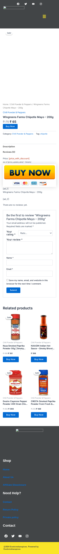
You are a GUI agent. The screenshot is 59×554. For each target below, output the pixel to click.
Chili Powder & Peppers (21, 104)
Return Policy (10, 509)
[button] (44, 17)
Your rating (10, 233)
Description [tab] (9, 146)
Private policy (10, 517)
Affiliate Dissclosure (14, 485)
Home (5, 104)
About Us (8, 477)
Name (9, 258)
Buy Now (10, 126)
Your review (14, 239)
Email (9, 269)
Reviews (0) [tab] (9, 152)
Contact (7, 502)
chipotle (43, 134)
